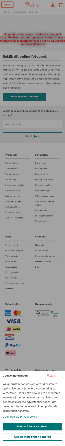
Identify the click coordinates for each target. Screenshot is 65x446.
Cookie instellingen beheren (32, 436)
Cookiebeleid (11, 416)
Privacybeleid (28, 416)
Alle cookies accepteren (32, 426)
